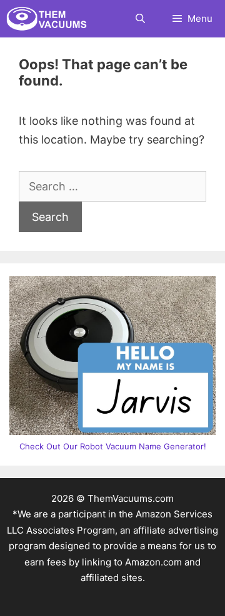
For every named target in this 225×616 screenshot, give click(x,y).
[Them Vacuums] (49, 18)
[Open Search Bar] (139, 18)
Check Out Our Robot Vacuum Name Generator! (112, 446)
